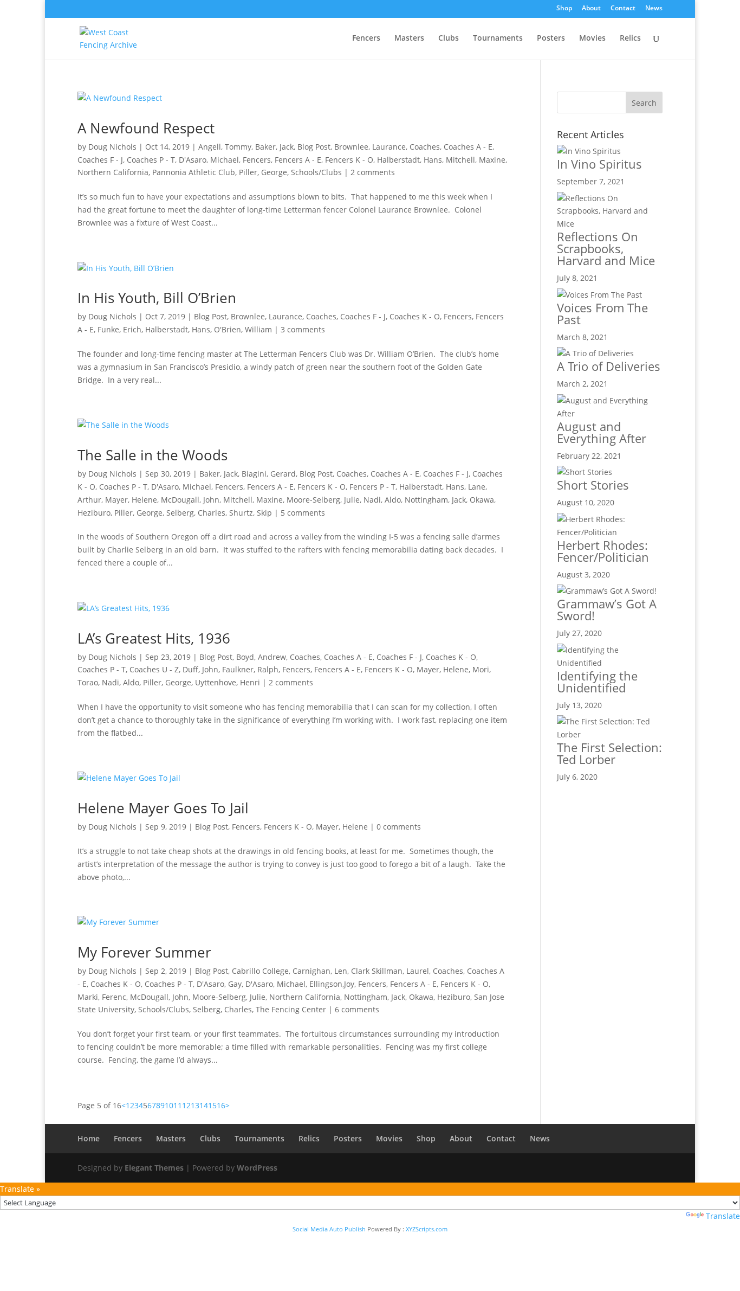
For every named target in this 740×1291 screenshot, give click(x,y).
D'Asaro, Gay (219, 984)
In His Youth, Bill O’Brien (156, 297)
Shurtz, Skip (250, 513)
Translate (723, 1216)
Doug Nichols (112, 147)
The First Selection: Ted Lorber (609, 753)
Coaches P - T (151, 160)
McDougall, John (190, 499)
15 (212, 1105)
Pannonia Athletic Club (193, 172)
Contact (623, 8)
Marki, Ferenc (101, 997)
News (654, 8)
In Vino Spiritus (599, 164)
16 (221, 1105)
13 (195, 1105)
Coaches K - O (415, 316)
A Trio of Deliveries (608, 366)
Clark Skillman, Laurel (390, 971)
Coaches (425, 147)
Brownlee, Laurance (370, 147)
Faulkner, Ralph (250, 669)
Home (88, 1138)
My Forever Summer (144, 952)
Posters (551, 38)
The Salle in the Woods (152, 455)
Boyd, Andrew (261, 657)
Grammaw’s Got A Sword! (607, 609)
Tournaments (498, 38)
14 (203, 1105)
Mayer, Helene (131, 499)
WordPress (257, 1167)
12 (186, 1105)
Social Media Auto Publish (329, 1229)
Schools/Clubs (316, 172)
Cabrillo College (260, 971)
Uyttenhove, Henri (227, 682)
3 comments (303, 329)
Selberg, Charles (195, 513)
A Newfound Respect (146, 128)
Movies (592, 38)
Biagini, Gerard (269, 473)
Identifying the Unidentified (597, 681)
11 (177, 1105)
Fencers (366, 38)
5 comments (303, 513)
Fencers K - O (349, 160)
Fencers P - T (372, 486)
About (591, 8)
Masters (409, 38)
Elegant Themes (154, 1167)
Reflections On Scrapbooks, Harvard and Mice (606, 248)
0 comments (399, 826)
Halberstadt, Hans (409, 160)
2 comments (372, 172)
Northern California (112, 172)
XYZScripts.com (426, 1229)
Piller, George (263, 172)
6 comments (357, 1009)
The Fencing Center (291, 1009)
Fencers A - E (298, 160)
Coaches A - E (468, 147)
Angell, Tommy (224, 147)
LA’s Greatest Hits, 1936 (153, 638)
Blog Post (313, 147)
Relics (630, 38)
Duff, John (200, 669)
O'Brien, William (243, 329)
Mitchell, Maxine (475, 160)
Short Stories (593, 485)
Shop (564, 8)
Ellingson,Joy (331, 984)
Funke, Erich (119, 329)
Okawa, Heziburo (439, 997)
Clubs (448, 38)
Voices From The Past (602, 313)
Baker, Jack (274, 147)
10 (169, 1105)
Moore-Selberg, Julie (323, 499)
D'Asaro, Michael (209, 160)
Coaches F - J (100, 160)
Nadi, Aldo (382, 499)
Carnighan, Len (320, 971)
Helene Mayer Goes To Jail (163, 808)
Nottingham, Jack (435, 499)
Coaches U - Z (154, 669)
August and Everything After (601, 432)
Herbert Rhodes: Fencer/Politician (603, 551)
